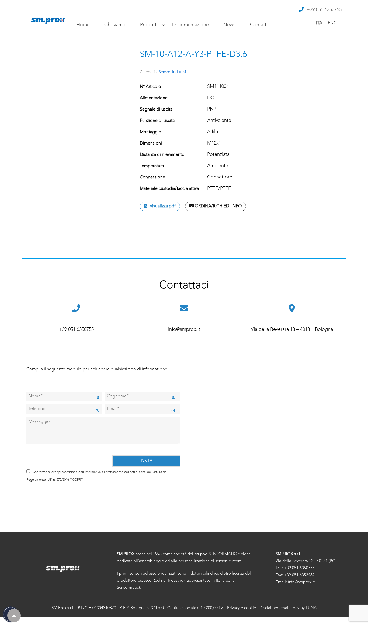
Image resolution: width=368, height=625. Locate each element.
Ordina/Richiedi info (218, 206)
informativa (93, 472)
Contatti (259, 24)
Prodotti (149, 24)
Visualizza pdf (162, 206)
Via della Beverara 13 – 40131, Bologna (292, 329)
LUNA (311, 608)
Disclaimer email (274, 608)
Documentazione (190, 24)
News (229, 24)
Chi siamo (115, 24)
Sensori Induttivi (172, 72)
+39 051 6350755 (324, 9)
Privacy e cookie (241, 608)
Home (83, 24)
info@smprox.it (184, 329)
